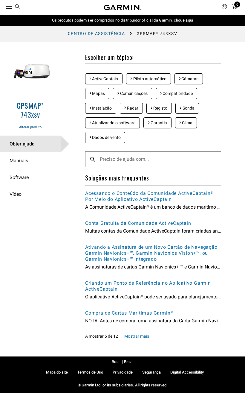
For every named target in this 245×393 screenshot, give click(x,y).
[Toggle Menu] (3, 6)
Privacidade (123, 372)
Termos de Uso (90, 372)
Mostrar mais (136, 336)
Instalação (101, 108)
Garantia (158, 122)
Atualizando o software (113, 122)
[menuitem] (17, 7)
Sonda (188, 108)
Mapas (98, 93)
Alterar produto (30, 127)
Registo (159, 108)
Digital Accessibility (187, 372)
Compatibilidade (177, 93)
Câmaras (189, 78)
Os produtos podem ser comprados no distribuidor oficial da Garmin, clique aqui (122, 20)
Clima (186, 122)
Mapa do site (57, 372)
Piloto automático (149, 78)
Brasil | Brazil (122, 361)
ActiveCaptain (104, 78)
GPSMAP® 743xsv (30, 110)
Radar (132, 108)
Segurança (151, 372)
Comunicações (133, 93)
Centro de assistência (96, 33)
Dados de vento (106, 137)
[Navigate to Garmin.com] (122, 7)
